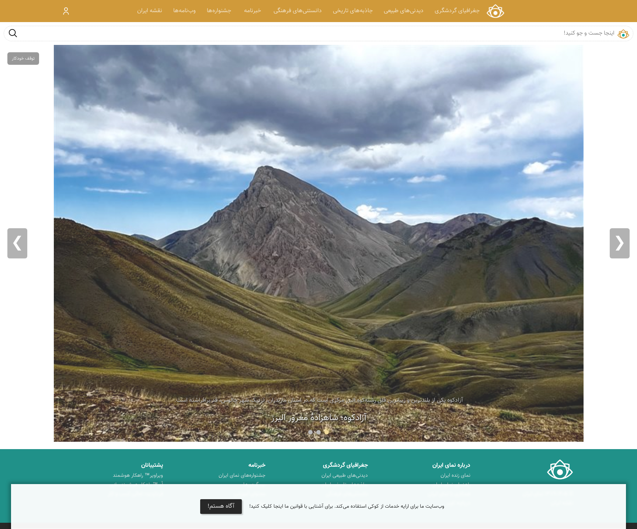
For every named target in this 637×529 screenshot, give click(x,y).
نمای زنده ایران (455, 476)
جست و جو (13, 33)
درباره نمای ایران (451, 465)
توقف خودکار (23, 58)
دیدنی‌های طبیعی (404, 10)
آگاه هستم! (221, 506)
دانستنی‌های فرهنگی (298, 10)
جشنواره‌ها (219, 10)
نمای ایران (495, 11)
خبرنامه (252, 10)
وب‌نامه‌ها (184, 10)
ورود (66, 11)
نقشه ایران (149, 10)
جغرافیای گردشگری (457, 10)
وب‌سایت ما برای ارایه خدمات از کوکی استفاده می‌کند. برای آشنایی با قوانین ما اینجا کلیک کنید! (346, 506)
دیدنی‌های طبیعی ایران (344, 476)
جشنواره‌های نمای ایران (242, 476)
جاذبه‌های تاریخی (353, 10)
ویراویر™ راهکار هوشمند (138, 476)
